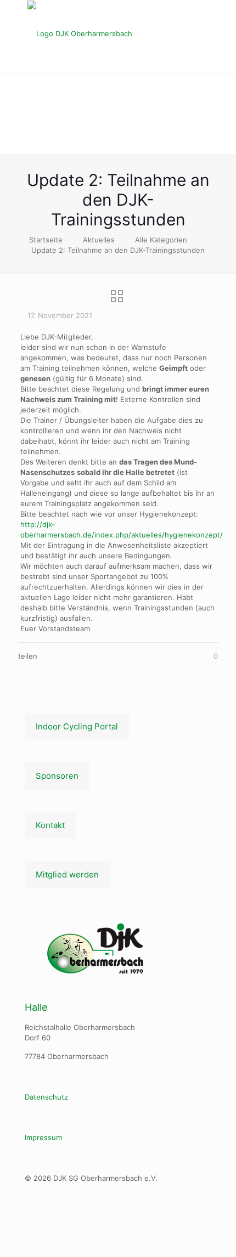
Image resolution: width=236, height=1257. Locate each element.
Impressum (43, 1137)
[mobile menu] (221, 22)
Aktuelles (99, 239)
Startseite (46, 239)
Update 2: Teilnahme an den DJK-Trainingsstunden (118, 250)
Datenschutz (46, 1096)
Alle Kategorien (161, 239)
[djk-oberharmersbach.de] (118, 33)
